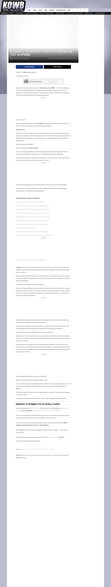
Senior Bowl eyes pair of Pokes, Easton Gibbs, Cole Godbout (33, 220)
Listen (34, 10)
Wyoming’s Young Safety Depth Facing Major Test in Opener (38, 449)
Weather (52, 10)
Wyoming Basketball (100, 13)
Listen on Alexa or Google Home (74, 13)
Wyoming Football (88, 13)
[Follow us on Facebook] (79, 10)
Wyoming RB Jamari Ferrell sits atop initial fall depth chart (32, 231)
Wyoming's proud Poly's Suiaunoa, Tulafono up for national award (34, 235)
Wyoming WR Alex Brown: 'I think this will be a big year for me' (33, 209)
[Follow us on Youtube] (86, 10)
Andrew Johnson (26, 455)
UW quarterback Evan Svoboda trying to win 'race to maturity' (33, 217)
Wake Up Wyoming (60, 13)
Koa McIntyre (49, 455)
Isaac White (59, 455)
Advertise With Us (60, 10)
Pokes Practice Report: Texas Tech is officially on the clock (33, 205)
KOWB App (11, 13)
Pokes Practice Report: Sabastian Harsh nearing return (31, 260)
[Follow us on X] (83, 10)
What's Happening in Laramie (47, 13)
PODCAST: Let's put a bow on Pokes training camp (30, 202)
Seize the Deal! (19, 13)
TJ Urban (54, 455)
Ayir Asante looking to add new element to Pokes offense (32, 224)
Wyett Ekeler (66, 455)
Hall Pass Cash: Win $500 (31, 13)
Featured (24, 457)
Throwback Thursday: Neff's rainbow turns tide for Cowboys (33, 213)
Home (29, 10)
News (45, 10)
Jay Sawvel (42, 455)
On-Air (40, 10)
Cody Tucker (15, 58)
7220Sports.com (34, 408)
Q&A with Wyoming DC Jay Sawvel (26, 228)
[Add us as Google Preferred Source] (75, 10)
